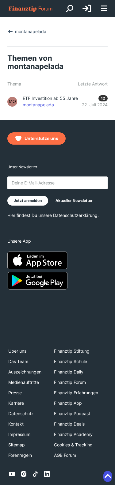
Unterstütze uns (41, 138)
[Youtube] (12, 474)
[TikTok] (35, 474)
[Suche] (69, 8)
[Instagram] (23, 474)
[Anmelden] (87, 8)
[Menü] (104, 9)
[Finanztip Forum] (30, 9)
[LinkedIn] (47, 474)
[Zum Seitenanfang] (107, 476)
